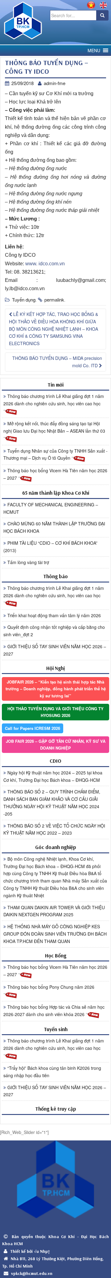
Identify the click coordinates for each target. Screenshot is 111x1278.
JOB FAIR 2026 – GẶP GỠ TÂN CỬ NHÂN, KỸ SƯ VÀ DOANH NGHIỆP (55, 744)
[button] (94, 50)
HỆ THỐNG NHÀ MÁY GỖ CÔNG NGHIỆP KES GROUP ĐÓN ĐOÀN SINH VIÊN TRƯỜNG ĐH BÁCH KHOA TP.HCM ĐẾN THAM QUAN (55, 933)
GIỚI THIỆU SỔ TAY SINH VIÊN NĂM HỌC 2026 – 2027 (54, 650)
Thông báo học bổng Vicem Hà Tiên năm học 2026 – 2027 (55, 474)
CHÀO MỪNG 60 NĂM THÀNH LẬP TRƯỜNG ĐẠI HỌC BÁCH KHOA (54, 527)
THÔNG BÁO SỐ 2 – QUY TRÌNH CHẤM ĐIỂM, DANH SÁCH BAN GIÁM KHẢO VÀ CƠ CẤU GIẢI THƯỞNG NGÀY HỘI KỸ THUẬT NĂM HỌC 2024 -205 (51, 802)
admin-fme (54, 83)
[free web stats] (55, 1119)
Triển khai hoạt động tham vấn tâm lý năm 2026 (54, 615)
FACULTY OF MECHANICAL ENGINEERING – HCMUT (50, 508)
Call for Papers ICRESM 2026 (32, 728)
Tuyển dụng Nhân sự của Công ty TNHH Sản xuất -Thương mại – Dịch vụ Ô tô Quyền (55, 454)
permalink (54, 299)
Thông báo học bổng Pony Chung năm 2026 (50, 987)
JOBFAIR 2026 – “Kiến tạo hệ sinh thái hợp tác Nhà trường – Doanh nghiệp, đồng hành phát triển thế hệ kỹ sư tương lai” (56, 688)
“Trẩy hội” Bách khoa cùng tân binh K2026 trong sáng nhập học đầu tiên (52, 1071)
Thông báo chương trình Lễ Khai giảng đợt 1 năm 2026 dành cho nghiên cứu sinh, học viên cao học (53, 400)
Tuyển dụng (23, 299)
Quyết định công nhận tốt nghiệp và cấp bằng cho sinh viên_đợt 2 (54, 630)
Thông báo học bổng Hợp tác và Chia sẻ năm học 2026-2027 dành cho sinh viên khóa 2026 (54, 1010)
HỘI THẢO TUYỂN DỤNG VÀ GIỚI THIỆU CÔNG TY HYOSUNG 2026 (55, 712)
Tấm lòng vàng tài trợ (28, 562)
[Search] (102, 15)
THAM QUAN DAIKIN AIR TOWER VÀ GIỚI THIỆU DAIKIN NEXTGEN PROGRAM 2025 (54, 911)
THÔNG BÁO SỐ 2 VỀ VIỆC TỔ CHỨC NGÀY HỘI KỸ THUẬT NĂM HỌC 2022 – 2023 (54, 829)
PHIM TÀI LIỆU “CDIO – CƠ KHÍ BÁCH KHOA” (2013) (50, 546)
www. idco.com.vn (45, 263)
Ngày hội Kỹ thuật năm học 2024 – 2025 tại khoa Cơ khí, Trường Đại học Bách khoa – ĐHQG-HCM (52, 776)
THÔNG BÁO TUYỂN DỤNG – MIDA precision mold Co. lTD (57, 361)
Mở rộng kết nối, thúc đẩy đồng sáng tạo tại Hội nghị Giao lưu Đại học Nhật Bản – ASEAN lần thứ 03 (54, 427)
